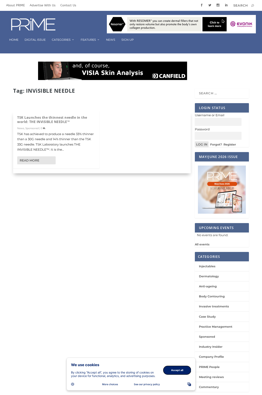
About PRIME (15, 5)
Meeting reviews (211, 377)
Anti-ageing (208, 286)
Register (230, 144)
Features (88, 40)
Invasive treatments (214, 306)
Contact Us (68, 5)
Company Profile (211, 357)
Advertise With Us (42, 5)
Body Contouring (212, 296)
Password (202, 129)
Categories (61, 40)
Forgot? (216, 144)
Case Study (207, 316)
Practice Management (215, 326)
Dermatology (209, 276)
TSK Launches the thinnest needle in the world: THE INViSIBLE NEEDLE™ (52, 119)
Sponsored (32, 128)
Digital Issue (35, 40)
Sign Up (127, 40)
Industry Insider (210, 347)
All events (202, 244)
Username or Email (209, 115)
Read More (29, 160)
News (110, 40)
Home (13, 40)
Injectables (207, 266)
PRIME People (209, 367)
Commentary (209, 387)
